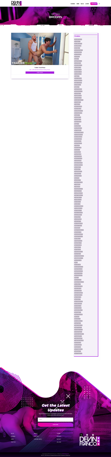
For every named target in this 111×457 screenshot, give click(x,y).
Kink (78, 3)
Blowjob (41, 69)
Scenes (73, 3)
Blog (82, 3)
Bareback (37, 69)
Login (87, 3)
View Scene (40, 72)
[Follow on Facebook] (87, 434)
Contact (36, 436)
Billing (59, 442)
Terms (59, 433)
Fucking (45, 69)
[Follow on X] (81, 434)
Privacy (59, 436)
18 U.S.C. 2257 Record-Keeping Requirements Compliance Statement (55, 455)
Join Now (94, 3)
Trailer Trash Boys (39, 67)
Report (59, 439)
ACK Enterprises (65, 453)
